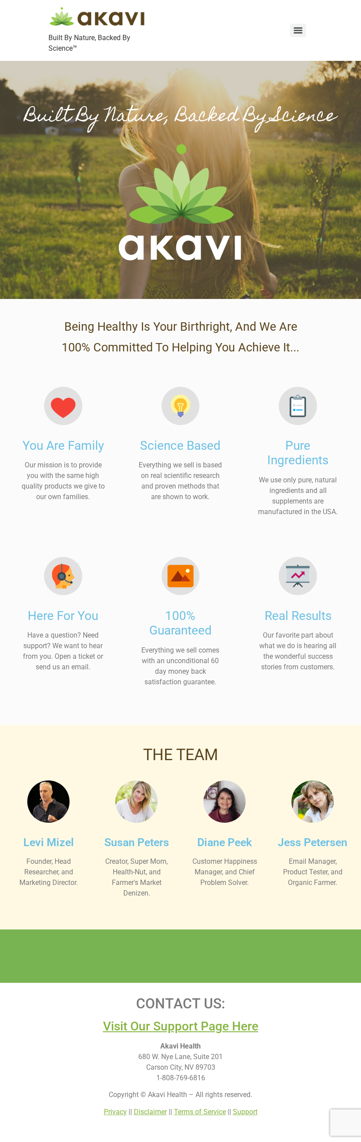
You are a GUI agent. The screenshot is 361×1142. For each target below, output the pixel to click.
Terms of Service (200, 1112)
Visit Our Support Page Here (180, 1026)
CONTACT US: (180, 1003)
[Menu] (298, 30)
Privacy (115, 1112)
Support (245, 1112)
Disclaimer (150, 1112)
